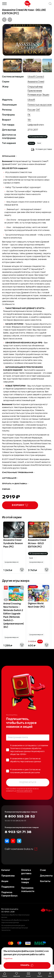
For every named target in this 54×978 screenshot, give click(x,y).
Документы (46, 876)
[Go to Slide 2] (32, 65)
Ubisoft (31, 100)
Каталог (5, 870)
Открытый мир (35, 87)
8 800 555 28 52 (20, 816)
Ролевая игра (35, 95)
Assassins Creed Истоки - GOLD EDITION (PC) (37, 543)
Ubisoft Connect (36, 77)
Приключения (35, 91)
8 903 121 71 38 (18, 832)
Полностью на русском (40, 105)
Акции (4, 881)
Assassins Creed (36, 82)
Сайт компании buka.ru (19, 849)
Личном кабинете (24, 791)
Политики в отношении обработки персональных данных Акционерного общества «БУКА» (27, 751)
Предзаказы (8, 876)
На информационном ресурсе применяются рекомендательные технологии (14, 928)
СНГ (38, 110)
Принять (25, 965)
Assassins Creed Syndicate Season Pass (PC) (13, 543)
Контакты (45, 881)
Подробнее (8, 958)
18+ (29, 120)
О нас (43, 870)
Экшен (45, 95)
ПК (29, 115)
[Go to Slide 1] (12, 65)
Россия (31, 110)
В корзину (18, 505)
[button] (27, 40)
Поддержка (7, 887)
